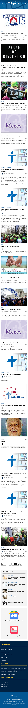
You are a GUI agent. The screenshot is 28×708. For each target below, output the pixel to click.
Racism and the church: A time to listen (15, 602)
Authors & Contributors (6, 654)
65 (26, 213)
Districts (10, 589)
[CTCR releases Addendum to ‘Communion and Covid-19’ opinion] (5, 577)
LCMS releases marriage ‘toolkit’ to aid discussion (13, 405)
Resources (3, 134)
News (2, 101)
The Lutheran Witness (17, 699)
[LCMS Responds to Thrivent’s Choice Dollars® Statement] (14, 157)
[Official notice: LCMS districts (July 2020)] (5, 591)
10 (18, 564)
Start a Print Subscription (7, 649)
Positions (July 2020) (12, 596)
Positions (10, 595)
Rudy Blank (6, 138)
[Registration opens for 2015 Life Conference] (14, 20)
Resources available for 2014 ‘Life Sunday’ (11, 278)
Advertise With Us (5, 652)
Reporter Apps (4, 657)
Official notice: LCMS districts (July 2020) (16, 591)
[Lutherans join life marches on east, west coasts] (14, 91)
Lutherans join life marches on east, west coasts (13, 103)
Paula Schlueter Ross (8, 35)
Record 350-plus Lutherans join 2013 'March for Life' (14, 549)
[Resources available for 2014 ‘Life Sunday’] (14, 265)
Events (2, 31)
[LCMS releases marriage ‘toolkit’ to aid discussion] (14, 393)
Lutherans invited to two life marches (10, 246)
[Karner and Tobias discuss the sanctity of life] (14, 123)
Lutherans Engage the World (10, 701)
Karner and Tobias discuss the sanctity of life (12, 136)
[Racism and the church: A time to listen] (5, 603)
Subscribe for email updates (8, 674)
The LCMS (5, 173)
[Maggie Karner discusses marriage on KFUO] (14, 329)
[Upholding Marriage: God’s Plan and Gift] (14, 362)
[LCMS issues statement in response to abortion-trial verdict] (14, 427)
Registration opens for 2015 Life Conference (12, 33)
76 (26, 376)
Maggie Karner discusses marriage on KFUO (12, 342)
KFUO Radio (21, 701)
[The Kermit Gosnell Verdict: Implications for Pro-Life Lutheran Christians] (14, 461)
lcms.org (8, 699)
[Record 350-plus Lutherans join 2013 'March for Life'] (14, 536)
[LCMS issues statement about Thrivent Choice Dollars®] (14, 197)
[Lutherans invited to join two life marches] (14, 297)
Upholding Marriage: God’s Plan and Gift (11, 374)
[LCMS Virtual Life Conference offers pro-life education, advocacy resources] (14, 499)
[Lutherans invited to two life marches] (14, 234)
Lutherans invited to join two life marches (11, 309)
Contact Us (3, 660)
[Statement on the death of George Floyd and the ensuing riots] (5, 584)
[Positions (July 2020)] (5, 597)
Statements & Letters (6, 167)
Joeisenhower (6, 443)
